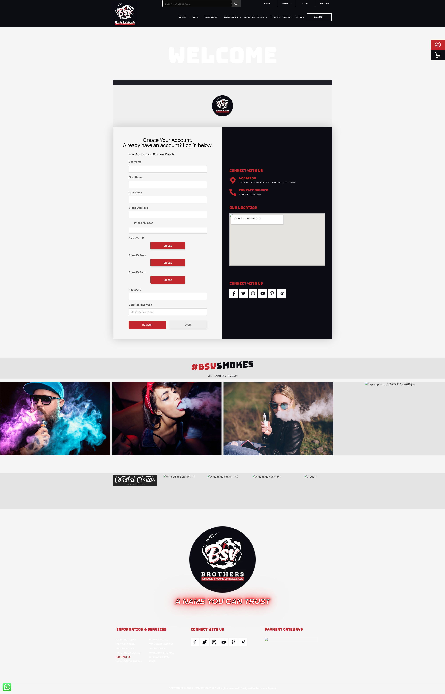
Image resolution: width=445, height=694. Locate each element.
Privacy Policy (125, 644)
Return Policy (125, 648)
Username (135, 162)
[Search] (236, 3)
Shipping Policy (126, 639)
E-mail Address (138, 207)
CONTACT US (123, 657)
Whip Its (275, 17)
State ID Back (137, 272)
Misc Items (211, 17)
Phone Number (143, 222)
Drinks (300, 17)
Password (135, 289)
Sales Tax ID (136, 238)
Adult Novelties (254, 17)
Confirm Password (140, 304)
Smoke (182, 17)
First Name (135, 177)
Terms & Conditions (161, 644)
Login (188, 324)
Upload (167, 245)
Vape (196, 17)
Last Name (135, 192)
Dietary (288, 17)
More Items (231, 17)
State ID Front (137, 255)
